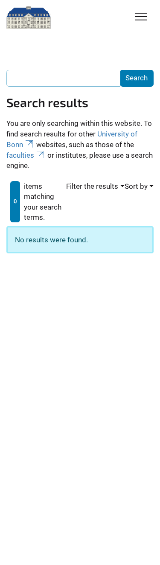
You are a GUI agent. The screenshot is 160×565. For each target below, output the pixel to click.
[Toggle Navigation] (141, 17)
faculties (20, 155)
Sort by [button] (136, 186)
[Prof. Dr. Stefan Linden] (28, 17)
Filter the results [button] (92, 186)
